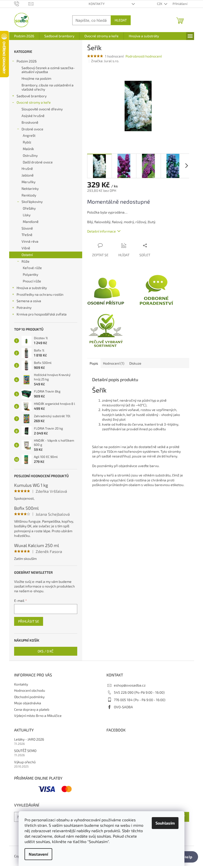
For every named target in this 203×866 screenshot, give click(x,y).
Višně (26, 248)
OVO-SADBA (123, 707)
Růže (25, 261)
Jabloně (28, 175)
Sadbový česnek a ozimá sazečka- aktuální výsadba (48, 70)
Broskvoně (30, 122)
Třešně (27, 235)
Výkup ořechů (25, 762)
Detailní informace (101, 231)
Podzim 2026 (27, 61)
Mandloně (31, 221)
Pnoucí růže (32, 281)
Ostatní (27, 255)
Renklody (29, 195)
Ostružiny (30, 155)
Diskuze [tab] (135, 363)
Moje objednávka (27, 703)
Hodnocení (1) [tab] (113, 363)
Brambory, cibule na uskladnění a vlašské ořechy (48, 87)
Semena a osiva (29, 301)
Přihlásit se (28, 621)
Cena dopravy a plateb (31, 709)
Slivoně (27, 228)
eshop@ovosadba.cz (130, 685)
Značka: (105, 61)
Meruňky (28, 182)
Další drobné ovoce (38, 162)
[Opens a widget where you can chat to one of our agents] (184, 857)
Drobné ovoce (32, 129)
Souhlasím (165, 823)
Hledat (121, 20)
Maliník (28, 149)
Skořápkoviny (32, 201)
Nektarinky (30, 188)
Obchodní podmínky (29, 697)
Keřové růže (32, 268)
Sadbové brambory (32, 96)
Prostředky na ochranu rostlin (40, 294)
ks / (45, 651)
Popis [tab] (94, 363)
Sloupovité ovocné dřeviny (42, 109)
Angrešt (29, 135)
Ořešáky (29, 208)
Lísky (26, 215)
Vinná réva (30, 241)
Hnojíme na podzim (36, 78)
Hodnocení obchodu (29, 690)
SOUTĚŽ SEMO (25, 750)
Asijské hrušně (33, 116)
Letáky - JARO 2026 (29, 739)
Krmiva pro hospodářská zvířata (42, 314)
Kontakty (96, 4)
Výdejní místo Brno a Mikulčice (38, 715)
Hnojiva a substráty (32, 288)
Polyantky (30, 274)
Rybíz (27, 142)
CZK (160, 4)
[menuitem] (24, 36)
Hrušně (27, 168)
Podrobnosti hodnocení (144, 56)
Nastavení (38, 854)
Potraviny (24, 307)
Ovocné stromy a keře (34, 102)
